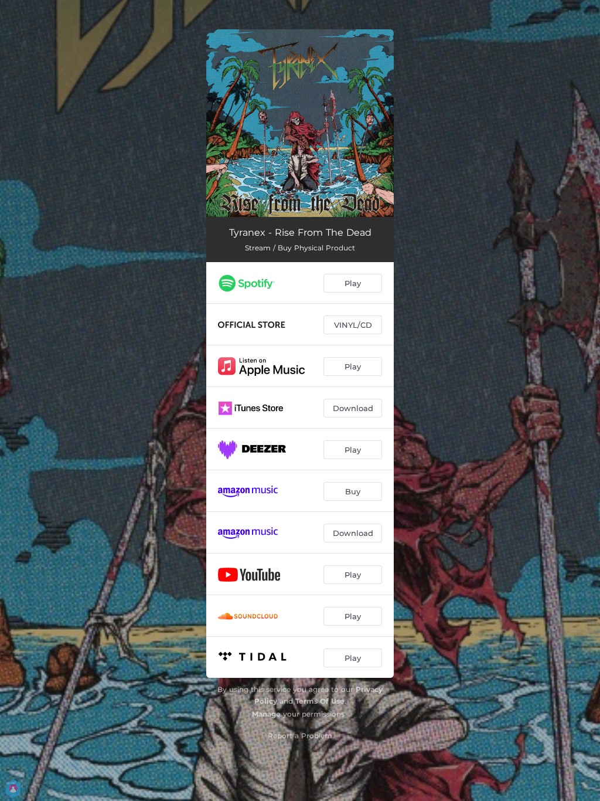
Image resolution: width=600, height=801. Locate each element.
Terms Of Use (320, 701)
